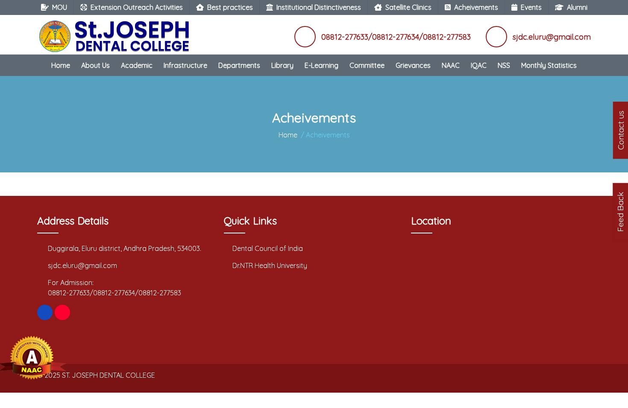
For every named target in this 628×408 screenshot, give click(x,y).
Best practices (230, 7)
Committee (366, 65)
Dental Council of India (267, 248)
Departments (239, 65)
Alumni (577, 7)
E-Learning (321, 65)
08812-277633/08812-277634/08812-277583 (114, 293)
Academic (137, 65)
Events (531, 7)
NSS (504, 65)
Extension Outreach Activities (137, 7)
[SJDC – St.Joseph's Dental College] (116, 32)
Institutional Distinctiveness (318, 7)
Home (60, 65)
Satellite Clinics (408, 7)
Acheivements (476, 7)
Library (282, 65)
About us (95, 65)
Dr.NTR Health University (269, 265)
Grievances (413, 65)
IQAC (479, 65)
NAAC (451, 65)
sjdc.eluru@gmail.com (82, 265)
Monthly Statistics (549, 65)
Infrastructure (185, 65)
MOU (59, 7)
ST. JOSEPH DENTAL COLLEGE (108, 375)
